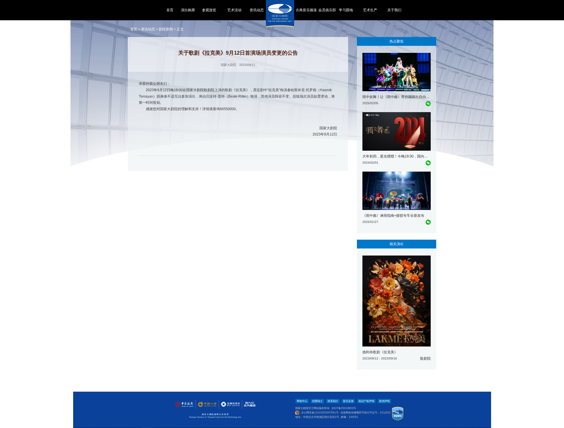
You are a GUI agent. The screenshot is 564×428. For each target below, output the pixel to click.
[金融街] (228, 404)
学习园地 (346, 10)
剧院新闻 (166, 29)
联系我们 (333, 401)
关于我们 (394, 10)
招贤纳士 (317, 401)
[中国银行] (184, 404)
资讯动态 (257, 10)
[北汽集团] (248, 404)
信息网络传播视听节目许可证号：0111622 (365, 412)
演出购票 (188, 10)
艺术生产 (370, 10)
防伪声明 (384, 401)
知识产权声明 (366, 401)
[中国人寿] (206, 404)
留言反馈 (348, 401)
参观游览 (209, 10)
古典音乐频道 (306, 10)
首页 (169, 10)
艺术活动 (234, 10)
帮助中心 (302, 401)
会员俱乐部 (327, 10)
